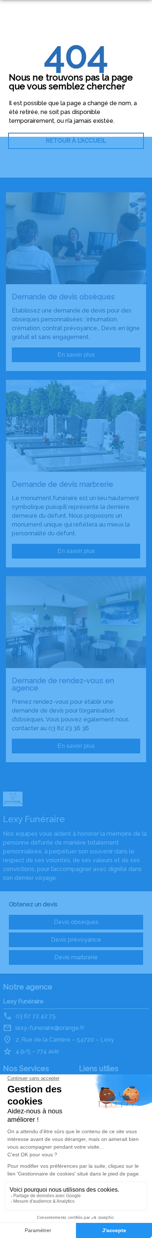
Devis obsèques (76, 921)
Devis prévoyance (76, 939)
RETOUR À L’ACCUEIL (76, 140)
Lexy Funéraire (23, 1001)
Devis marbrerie (76, 957)
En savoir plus (76, 355)
